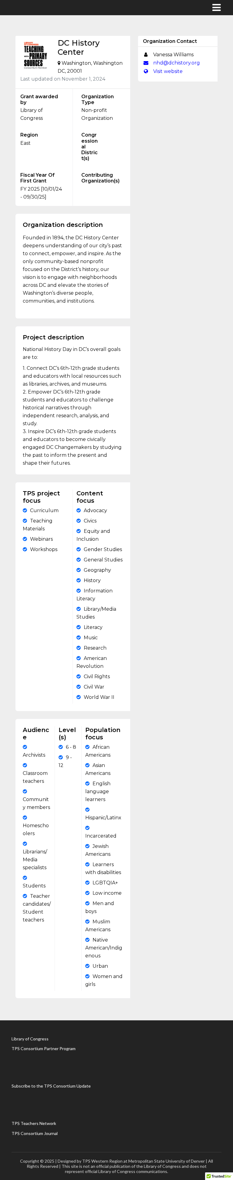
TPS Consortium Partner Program (44, 1048)
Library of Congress (30, 1038)
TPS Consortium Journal (35, 1133)
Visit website (167, 71)
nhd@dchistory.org (176, 63)
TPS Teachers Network (34, 1123)
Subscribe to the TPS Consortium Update (51, 1085)
